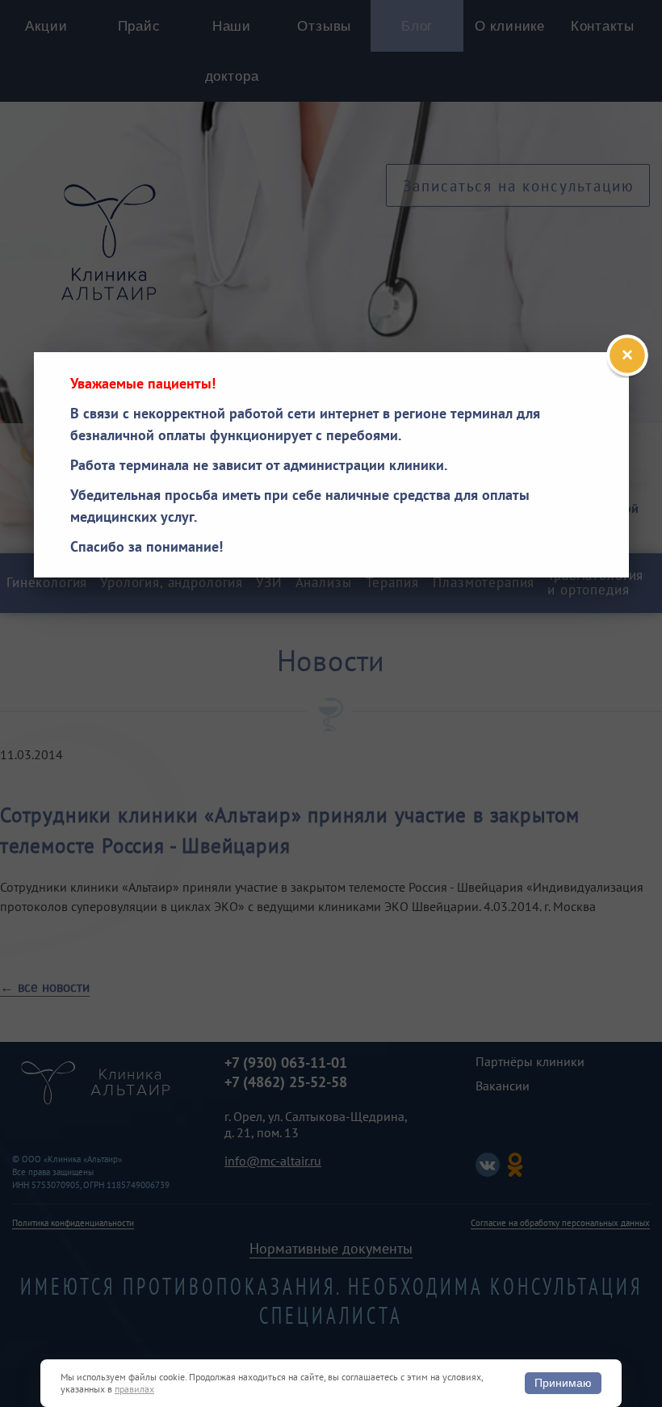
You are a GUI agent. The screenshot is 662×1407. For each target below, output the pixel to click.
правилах (134, 1389)
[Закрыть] (627, 355)
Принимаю (563, 1382)
